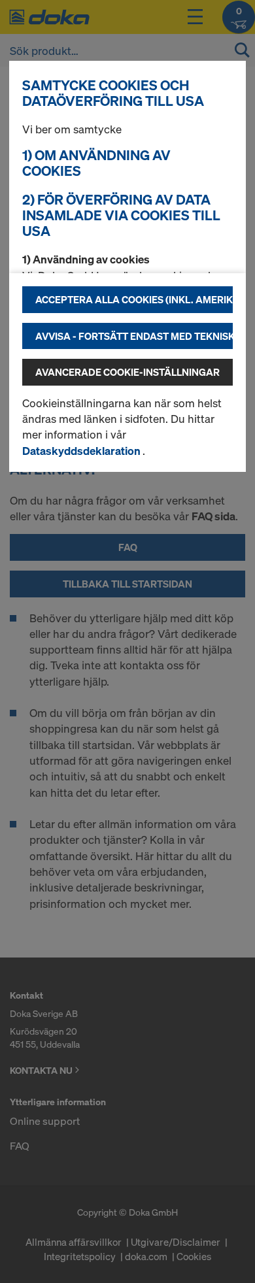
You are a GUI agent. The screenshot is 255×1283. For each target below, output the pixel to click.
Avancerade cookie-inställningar (127, 371)
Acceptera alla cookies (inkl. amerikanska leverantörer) (134, 299)
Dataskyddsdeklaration (82, 450)
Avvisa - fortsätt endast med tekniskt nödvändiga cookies (134, 335)
